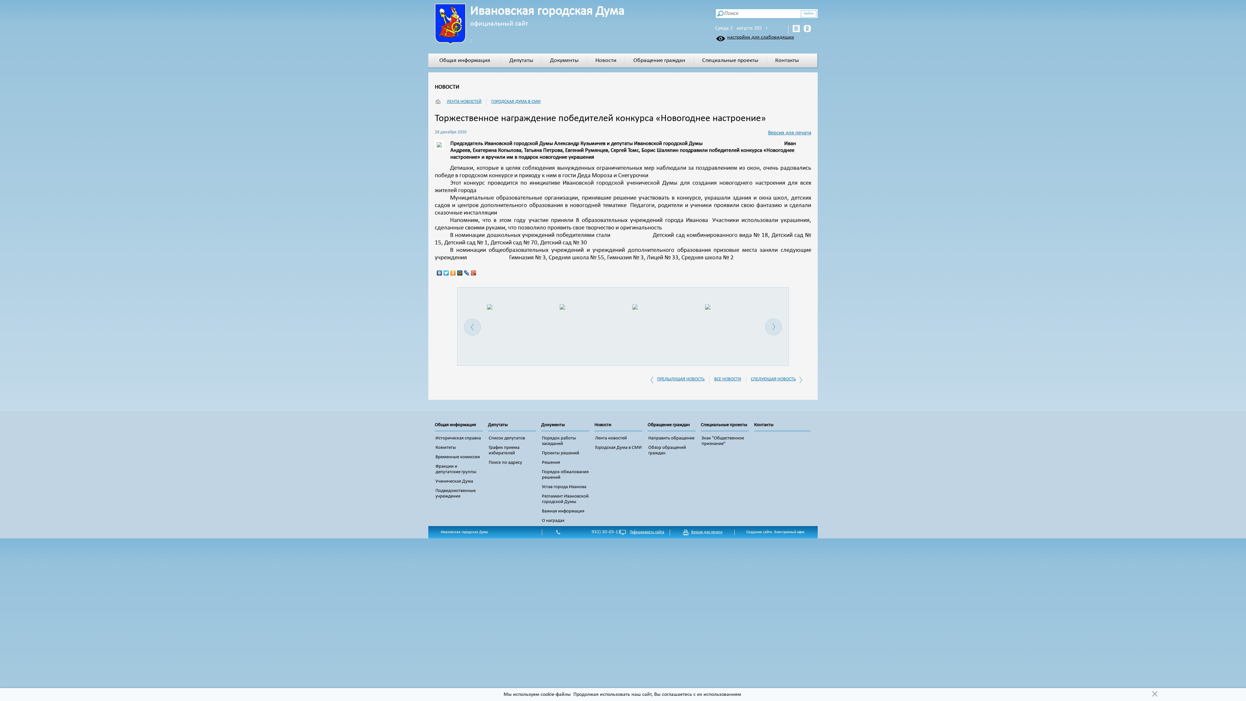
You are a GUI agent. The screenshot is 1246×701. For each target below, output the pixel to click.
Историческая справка (458, 438)
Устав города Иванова (564, 487)
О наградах (553, 520)
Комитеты (445, 447)
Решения (551, 462)
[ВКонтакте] (439, 273)
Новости (606, 60)
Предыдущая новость (680, 379)
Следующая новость (773, 379)
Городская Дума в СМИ (516, 101)
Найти (808, 14)
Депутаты (521, 60)
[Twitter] (446, 273)
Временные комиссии (457, 457)
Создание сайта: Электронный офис (775, 532)
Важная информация (563, 511)
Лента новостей (464, 101)
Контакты (787, 60)
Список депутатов (507, 438)
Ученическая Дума (454, 481)
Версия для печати (789, 133)
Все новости (727, 379)
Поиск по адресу (505, 462)
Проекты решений (560, 453)
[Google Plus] (473, 273)
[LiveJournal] (466, 273)
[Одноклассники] (453, 273)
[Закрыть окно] (1155, 694)
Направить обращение (671, 438)
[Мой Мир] (460, 273)
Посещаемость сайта (647, 532)
